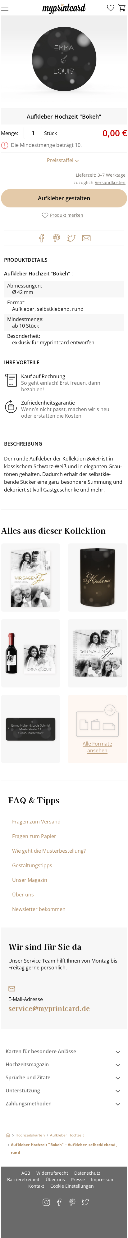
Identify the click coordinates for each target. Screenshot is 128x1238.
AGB (25, 1173)
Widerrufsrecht (52, 1173)
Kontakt (36, 1186)
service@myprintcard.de (49, 1008)
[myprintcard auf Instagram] (47, 1203)
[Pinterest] (56, 238)
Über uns (23, 894)
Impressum (103, 1179)
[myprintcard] (64, 13)
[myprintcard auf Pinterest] (73, 1203)
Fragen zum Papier (34, 836)
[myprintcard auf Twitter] (86, 1203)
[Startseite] (8, 1135)
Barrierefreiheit (23, 1179)
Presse (78, 1179)
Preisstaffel (60, 160)
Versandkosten (110, 182)
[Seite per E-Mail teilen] (85, 237)
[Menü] (8, 8)
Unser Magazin (29, 880)
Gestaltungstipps (32, 865)
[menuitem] (110, 8)
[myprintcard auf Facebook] (60, 1203)
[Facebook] (41, 238)
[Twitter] (71, 238)
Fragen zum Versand (36, 821)
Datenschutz (87, 1173)
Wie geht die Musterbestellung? (49, 850)
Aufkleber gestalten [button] (64, 198)
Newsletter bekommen (39, 909)
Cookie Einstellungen (72, 1186)
